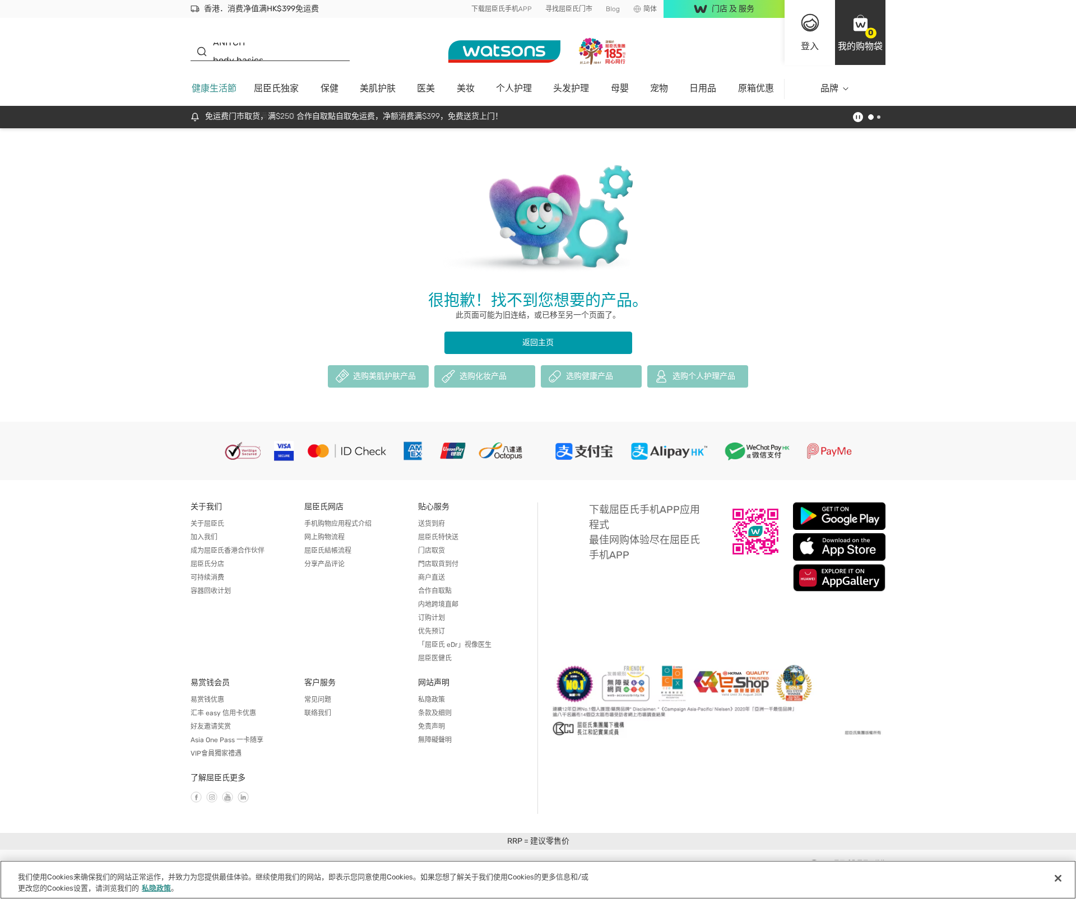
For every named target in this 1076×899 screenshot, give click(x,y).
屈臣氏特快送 (438, 537)
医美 (426, 88)
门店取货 (431, 551)
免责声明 (431, 726)
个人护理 (514, 88)
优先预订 (431, 631)
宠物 (659, 88)
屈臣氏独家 (276, 88)
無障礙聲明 (435, 740)
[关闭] (1058, 878)
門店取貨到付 (438, 564)
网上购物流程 (324, 537)
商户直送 (431, 577)
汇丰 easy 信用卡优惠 (223, 713)
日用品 (702, 88)
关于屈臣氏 (207, 524)
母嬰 (620, 88)
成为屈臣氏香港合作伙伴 (228, 551)
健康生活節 (214, 88)
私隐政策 (431, 700)
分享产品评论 (324, 564)
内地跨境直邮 (438, 604)
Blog (613, 9)
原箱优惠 (756, 88)
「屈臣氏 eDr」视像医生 (454, 645)
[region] (538, 879)
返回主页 (538, 342)
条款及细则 (435, 713)
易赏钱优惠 (207, 700)
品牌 (829, 88)
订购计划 (431, 618)
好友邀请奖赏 (211, 726)
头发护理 (571, 88)
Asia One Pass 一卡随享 (227, 740)
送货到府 (431, 524)
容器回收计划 (211, 591)
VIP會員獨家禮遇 (216, 753)
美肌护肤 (378, 88)
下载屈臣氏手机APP (501, 9)
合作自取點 (435, 591)
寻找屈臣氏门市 (568, 9)
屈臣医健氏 (435, 658)
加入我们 (204, 537)
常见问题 (317, 700)
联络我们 (317, 713)
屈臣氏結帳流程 (327, 551)
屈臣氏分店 (207, 564)
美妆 (466, 88)
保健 (329, 88)
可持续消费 (207, 577)
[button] (860, 32)
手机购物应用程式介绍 (338, 524)
